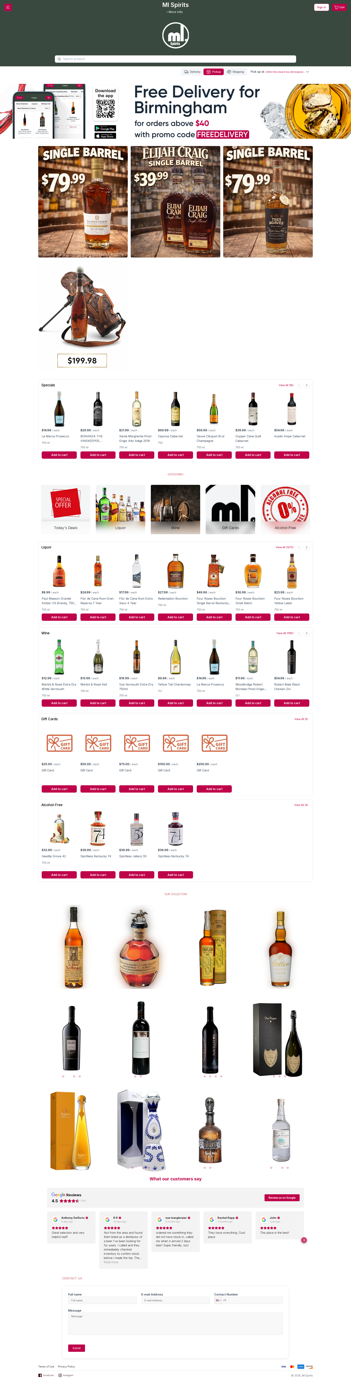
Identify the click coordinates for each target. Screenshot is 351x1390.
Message (74, 1310)
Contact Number (226, 1294)
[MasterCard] (292, 1366)
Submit (77, 1348)
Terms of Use (46, 1366)
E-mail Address (152, 1294)
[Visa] (283, 1366)
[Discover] (309, 1366)
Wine (45, 633)
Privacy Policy (66, 1366)
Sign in (321, 7)
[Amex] (300, 1366)
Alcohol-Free (52, 805)
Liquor (46, 547)
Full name (75, 1294)
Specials (48, 385)
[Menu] (8, 7)
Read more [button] (111, 1262)
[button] (47, 1240)
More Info (176, 12)
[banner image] (175, 33)
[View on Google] (55, 1219)
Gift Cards (49, 719)
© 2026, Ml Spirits (302, 1375)
